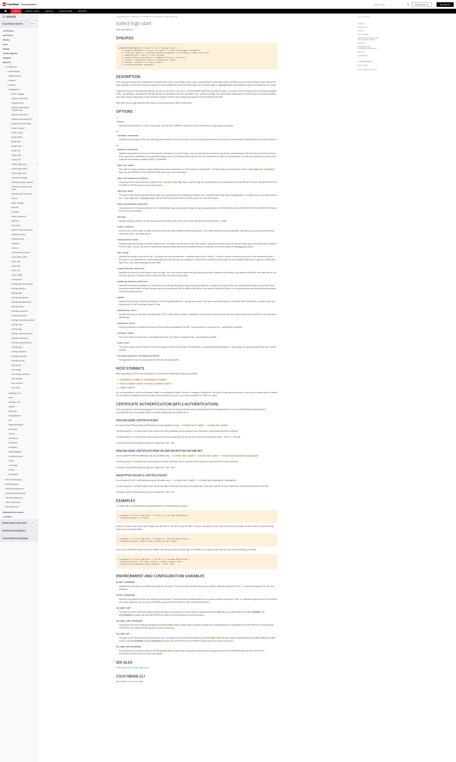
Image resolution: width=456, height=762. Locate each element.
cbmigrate (13, 447)
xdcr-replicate (17, 383)
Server (15, 11)
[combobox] (390, 4)
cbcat (11, 397)
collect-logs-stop (18, 173)
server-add (15, 261)
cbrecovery (13, 429)
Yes (360, 65)
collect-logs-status (19, 168)
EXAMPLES (361, 43)
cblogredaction (15, 415)
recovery (14, 248)
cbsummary (13, 438)
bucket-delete (17, 137)
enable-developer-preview (22, 182)
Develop (82, 11)
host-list (15, 207)
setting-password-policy (21, 342)
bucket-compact (18, 128)
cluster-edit (16, 155)
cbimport (12, 85)
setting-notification (19, 338)
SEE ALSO (361, 52)
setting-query (17, 347)
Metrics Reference (13, 502)
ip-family (15, 212)
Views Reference (12, 507)
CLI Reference (11, 67)
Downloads (420, 4)
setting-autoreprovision (21, 302)
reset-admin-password (20, 252)
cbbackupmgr (14, 71)
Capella (49, 11)
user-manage (16, 378)
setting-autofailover (19, 297)
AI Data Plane (65, 11)
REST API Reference (14, 479)
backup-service (17, 103)
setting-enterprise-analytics (23, 320)
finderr (11, 460)
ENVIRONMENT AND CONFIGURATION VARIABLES (367, 47)
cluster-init (16, 159)
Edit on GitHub (365, 17)
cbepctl (12, 406)
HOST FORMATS (363, 34)
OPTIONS (361, 31)
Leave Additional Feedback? (368, 69)
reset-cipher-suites (19, 257)
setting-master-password (22, 333)
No (367, 65)
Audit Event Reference (15, 488)
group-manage (17, 203)
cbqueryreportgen (16, 424)
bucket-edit (16, 141)
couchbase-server (16, 456)
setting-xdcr (16, 365)
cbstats (12, 433)
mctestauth (13, 474)
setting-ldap (16, 329)
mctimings (13, 465)
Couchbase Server (123, 16)
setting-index (16, 324)
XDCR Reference (12, 484)
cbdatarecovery (15, 76)
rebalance (15, 243)
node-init (15, 221)
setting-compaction (19, 311)
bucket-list (15, 150)
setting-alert (16, 279)
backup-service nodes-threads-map (20, 108)
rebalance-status (18, 234)
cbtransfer (13, 442)
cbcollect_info (14, 402)
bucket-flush (16, 146)
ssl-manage (16, 369)
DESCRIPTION (362, 27)
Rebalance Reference (14, 497)
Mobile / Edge (32, 11)
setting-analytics (18, 288)
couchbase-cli (14, 89)
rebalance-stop (17, 239)
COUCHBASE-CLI (363, 55)
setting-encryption (19, 315)
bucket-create (17, 132)
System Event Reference (16, 493)
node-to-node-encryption (21, 230)
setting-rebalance (18, 351)
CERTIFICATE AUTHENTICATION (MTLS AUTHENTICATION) (368, 39)
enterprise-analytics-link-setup (21, 187)
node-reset (15, 225)
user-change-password (20, 374)
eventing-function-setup (21, 194)
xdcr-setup (15, 387)
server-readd (16, 275)
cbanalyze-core (15, 393)
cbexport (12, 80)
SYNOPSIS (361, 24)
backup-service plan (19, 114)
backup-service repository (21, 119)
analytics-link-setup (19, 98)
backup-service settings (21, 123)
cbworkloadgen (15, 451)
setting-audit (16, 293)
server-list (15, 270)
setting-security (18, 360)
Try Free (444, 4)
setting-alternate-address (22, 284)
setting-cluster (17, 306)
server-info (15, 266)
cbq (10, 420)
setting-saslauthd (18, 356)
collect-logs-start (18, 164)
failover (14, 198)
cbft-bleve (13, 411)
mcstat (11, 469)
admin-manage (17, 94)
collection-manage (19, 177)
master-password (18, 216)
